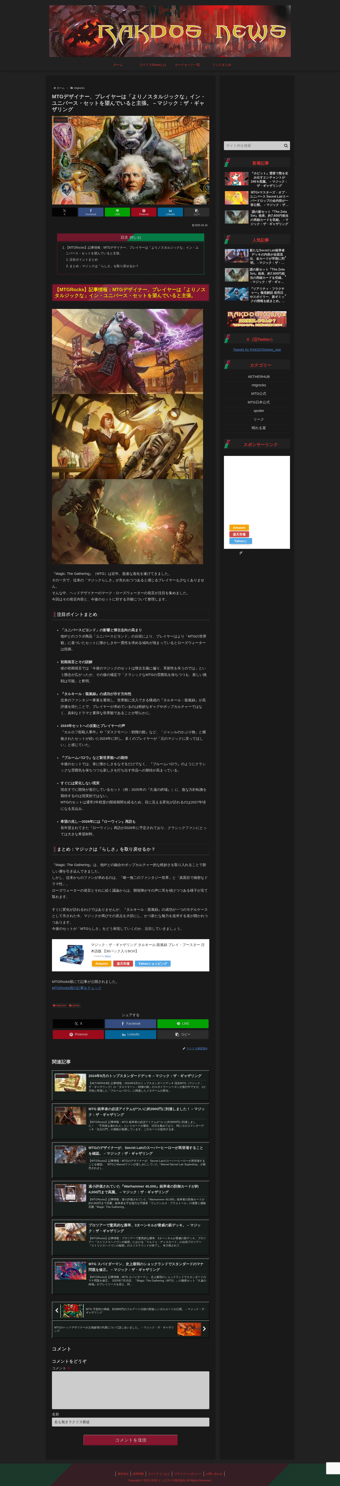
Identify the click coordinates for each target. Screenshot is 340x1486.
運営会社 (123, 1473)
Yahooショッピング (153, 963)
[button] (196, 212)
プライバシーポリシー (188, 1473)
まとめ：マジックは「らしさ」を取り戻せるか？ (104, 266)
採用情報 (138, 1473)
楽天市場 (123, 963)
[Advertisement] (257, 107)
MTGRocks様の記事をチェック (77, 988)
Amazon (101, 963)
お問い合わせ (214, 1473)
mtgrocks (61, 1005)
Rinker (108, 956)
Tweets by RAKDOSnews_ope (257, 350)
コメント (61, 1368)
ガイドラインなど (159, 1473)
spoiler (76, 1005)
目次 (124, 237)
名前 (55, 1414)
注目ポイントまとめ (83, 259)
